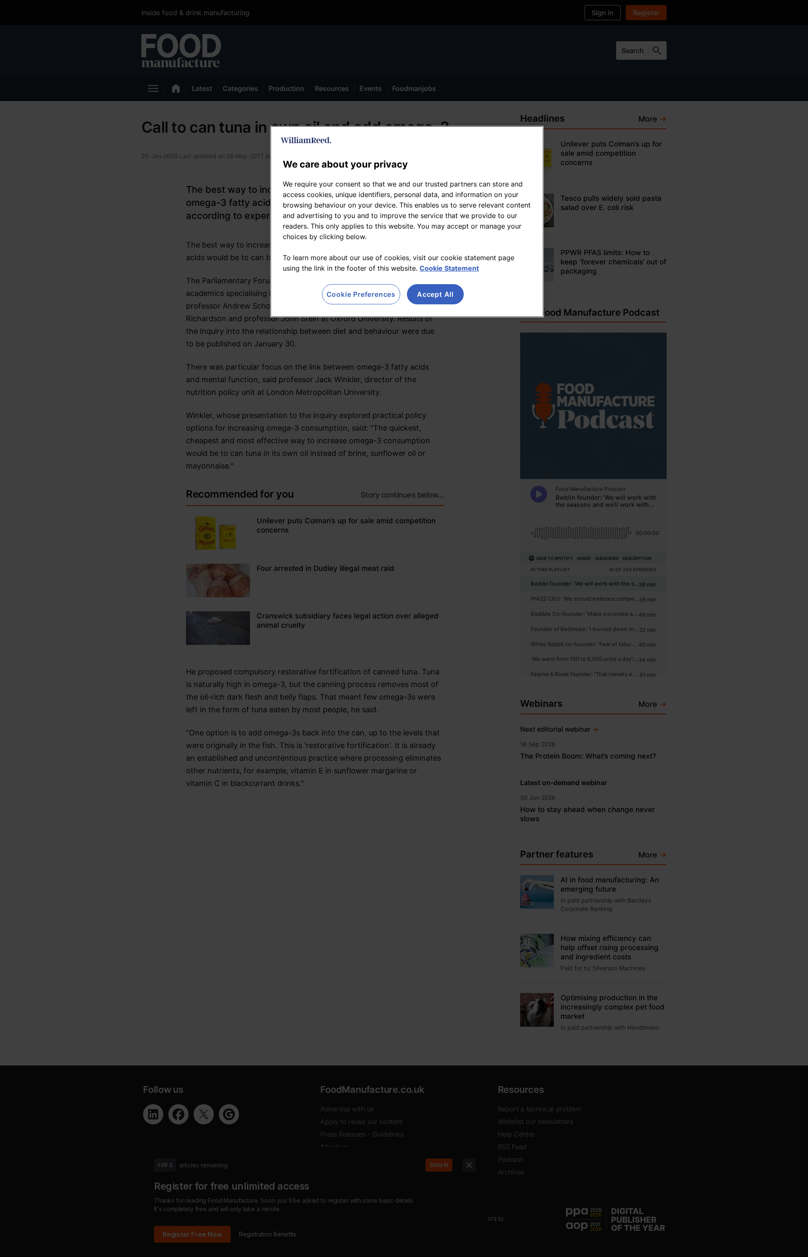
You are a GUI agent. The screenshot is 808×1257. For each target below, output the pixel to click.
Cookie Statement (449, 268)
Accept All (435, 294)
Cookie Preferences (361, 294)
